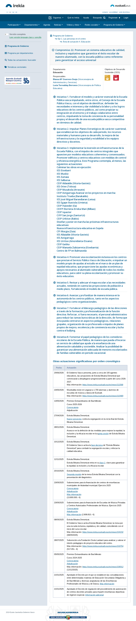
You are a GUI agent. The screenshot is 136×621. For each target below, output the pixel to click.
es (10, 12)
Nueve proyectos (74, 419)
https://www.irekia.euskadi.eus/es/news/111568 (102, 385)
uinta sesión (103, 433)
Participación (13, 25)
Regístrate (113, 17)
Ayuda (86, 17)
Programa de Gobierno (113, 25)
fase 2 (102, 463)
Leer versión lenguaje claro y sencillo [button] (25, 37)
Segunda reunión (74, 474)
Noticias (57, 25)
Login (126, 17)
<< (7, 12)
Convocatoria (72, 407)
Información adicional (94, 595)
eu (13, 12)
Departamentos (31, 25)
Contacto (105, 12)
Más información (74, 494)
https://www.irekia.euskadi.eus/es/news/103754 (102, 546)
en (16, 12)
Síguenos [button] (57, 17)
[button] (98, 17)
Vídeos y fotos (73, 25)
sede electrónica (124, 12)
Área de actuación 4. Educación (76, 42)
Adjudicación (72, 491)
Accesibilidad (113, 12)
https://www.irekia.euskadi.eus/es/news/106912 (102, 567)
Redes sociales (91, 25)
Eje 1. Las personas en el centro (72, 39)
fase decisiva (97, 445)
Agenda (46, 25)
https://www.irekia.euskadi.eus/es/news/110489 (102, 396)
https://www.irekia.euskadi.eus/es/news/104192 (102, 532)
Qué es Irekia (73, 17)
